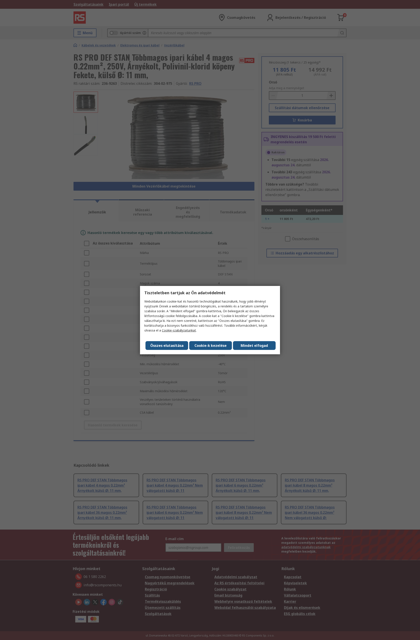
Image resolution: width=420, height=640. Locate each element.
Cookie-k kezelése (210, 345)
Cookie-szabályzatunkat (179, 330)
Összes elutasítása (167, 345)
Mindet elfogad (254, 345)
